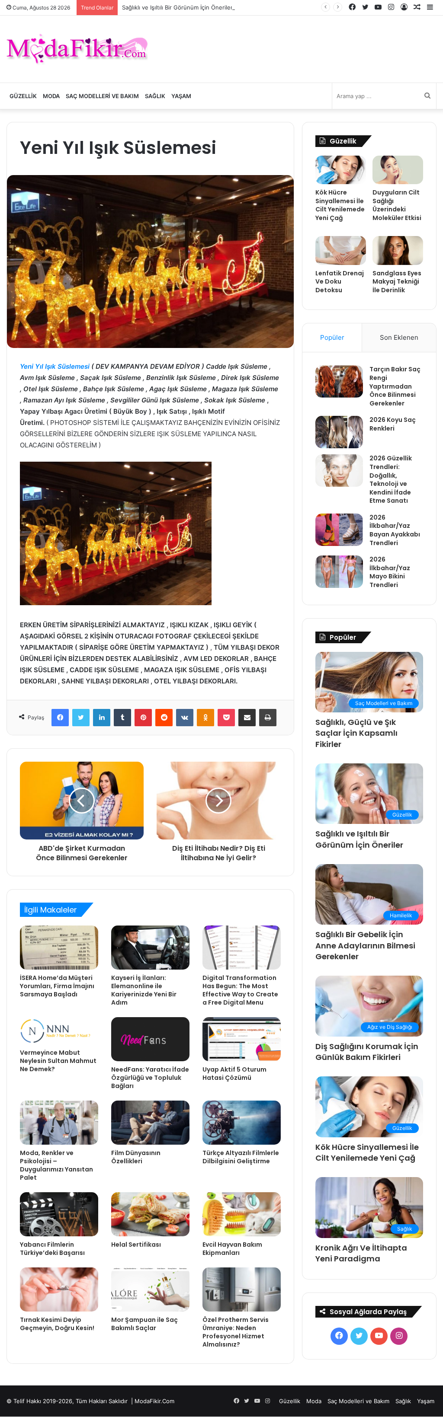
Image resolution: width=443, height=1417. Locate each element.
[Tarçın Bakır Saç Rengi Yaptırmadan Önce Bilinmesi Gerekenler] (339, 381)
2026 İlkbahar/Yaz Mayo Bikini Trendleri (389, 572)
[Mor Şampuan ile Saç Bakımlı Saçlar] (150, 1289)
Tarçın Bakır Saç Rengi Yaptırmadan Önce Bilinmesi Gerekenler (395, 386)
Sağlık (155, 96)
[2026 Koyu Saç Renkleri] (339, 432)
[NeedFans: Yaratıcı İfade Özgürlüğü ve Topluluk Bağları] (150, 1039)
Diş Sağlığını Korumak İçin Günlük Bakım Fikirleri (366, 1052)
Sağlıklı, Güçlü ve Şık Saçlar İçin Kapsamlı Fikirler (356, 733)
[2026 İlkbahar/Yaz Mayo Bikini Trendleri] (339, 571)
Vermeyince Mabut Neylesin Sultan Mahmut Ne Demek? (58, 1060)
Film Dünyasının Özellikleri (136, 1157)
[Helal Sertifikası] (150, 1214)
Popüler (332, 337)
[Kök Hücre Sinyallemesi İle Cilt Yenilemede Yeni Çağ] (340, 170)
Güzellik (23, 96)
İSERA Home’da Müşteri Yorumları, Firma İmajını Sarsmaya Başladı (57, 986)
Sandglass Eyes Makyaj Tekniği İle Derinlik (396, 281)
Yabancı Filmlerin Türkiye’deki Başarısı (52, 1248)
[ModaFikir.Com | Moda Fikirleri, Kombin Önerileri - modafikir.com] (77, 49)
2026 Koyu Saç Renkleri (392, 424)
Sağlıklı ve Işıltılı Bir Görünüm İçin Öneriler (177, 7)
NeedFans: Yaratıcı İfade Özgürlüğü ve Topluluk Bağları (150, 1077)
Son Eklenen (399, 337)
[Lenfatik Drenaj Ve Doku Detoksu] (340, 250)
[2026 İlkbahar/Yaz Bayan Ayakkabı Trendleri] (339, 530)
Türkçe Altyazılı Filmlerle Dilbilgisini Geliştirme (240, 1157)
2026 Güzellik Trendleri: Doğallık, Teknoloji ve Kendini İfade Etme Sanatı (390, 479)
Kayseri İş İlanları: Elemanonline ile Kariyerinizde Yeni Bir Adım (144, 990)
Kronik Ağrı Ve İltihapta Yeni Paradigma (361, 1253)
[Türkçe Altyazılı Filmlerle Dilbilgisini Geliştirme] (241, 1123)
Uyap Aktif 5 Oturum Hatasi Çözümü (234, 1073)
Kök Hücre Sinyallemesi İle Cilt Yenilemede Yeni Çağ (340, 205)
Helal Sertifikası (136, 1244)
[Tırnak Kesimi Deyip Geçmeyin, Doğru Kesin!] (59, 1289)
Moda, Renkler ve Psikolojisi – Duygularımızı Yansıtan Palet (56, 1165)
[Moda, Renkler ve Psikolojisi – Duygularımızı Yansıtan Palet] (59, 1123)
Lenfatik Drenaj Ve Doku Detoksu (339, 281)
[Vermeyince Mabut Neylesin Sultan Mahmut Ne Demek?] (59, 1030)
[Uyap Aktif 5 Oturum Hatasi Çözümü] (241, 1039)
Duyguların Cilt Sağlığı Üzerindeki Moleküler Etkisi (396, 205)
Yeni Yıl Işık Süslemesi (55, 366)
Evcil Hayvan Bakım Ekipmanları (232, 1248)
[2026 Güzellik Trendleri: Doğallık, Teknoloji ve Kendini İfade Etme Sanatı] (339, 470)
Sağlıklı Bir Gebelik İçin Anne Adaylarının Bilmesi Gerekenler (365, 945)
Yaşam (181, 96)
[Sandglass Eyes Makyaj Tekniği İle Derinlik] (397, 250)
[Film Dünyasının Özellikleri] (150, 1123)
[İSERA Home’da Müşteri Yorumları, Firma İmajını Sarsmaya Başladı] (59, 948)
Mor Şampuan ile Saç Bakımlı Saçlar (144, 1323)
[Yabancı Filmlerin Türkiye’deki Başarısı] (59, 1214)
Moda (51, 96)
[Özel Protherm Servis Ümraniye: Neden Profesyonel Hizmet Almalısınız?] (241, 1289)
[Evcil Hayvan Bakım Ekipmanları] (241, 1214)
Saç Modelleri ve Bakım (102, 96)
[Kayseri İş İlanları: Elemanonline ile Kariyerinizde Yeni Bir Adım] (150, 948)
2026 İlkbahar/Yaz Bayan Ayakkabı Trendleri (394, 530)
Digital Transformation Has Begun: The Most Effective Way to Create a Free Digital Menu (240, 990)
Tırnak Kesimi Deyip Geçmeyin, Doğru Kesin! (57, 1323)
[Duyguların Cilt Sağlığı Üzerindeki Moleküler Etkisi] (397, 170)
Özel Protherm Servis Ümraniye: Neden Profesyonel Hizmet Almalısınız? (235, 1332)
